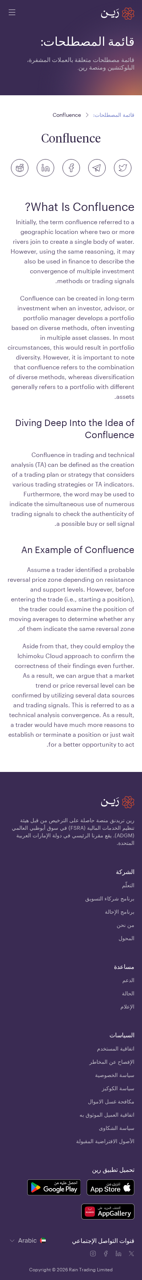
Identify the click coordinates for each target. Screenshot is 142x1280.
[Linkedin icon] (119, 1255)
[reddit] (20, 168)
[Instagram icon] (93, 1255)
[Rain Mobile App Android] (54, 1188)
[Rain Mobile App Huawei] (107, 1213)
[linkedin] (45, 168)
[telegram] (97, 168)
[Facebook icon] (106, 1255)
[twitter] (123, 168)
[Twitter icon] (131, 1255)
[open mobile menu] (12, 14)
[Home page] (117, 14)
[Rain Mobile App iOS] (110, 1188)
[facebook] (71, 168)
